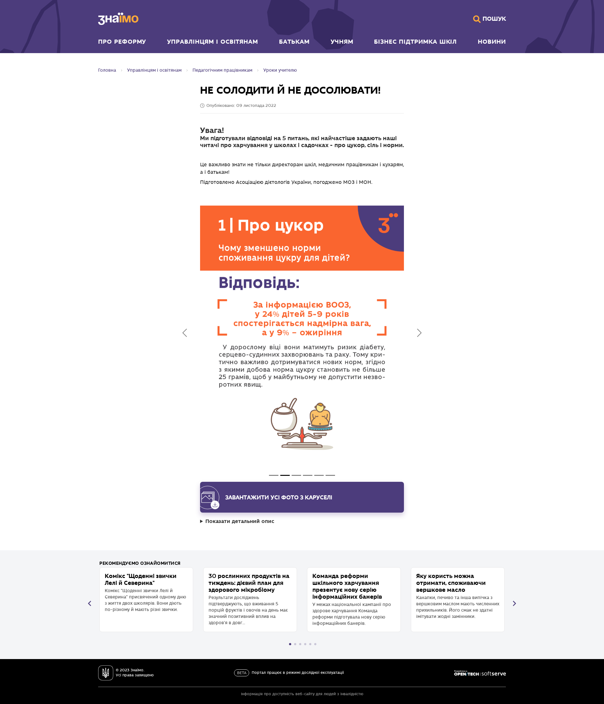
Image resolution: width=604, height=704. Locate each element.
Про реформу (122, 41)
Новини (492, 41)
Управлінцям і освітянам (212, 41)
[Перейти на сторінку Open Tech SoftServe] (480, 673)
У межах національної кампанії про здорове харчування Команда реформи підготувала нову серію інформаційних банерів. (351, 599)
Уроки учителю (280, 70)
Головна (107, 70)
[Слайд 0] (273, 475)
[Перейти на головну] (118, 19)
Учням (342, 41)
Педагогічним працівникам (222, 70)
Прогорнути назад (90, 603)
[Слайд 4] (319, 475)
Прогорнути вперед (514, 603)
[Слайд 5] (330, 475)
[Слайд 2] (296, 475)
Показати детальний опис (239, 521)
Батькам (294, 41)
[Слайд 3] (307, 475)
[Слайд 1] (285, 475)
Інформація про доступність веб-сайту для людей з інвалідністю (302, 694)
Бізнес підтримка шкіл (415, 41)
